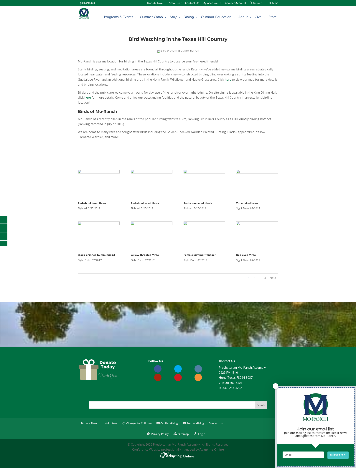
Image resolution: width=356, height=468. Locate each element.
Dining (189, 17)
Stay (173, 17)
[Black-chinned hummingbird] (99, 224)
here (228, 79)
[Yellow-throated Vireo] (151, 224)
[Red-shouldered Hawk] (99, 172)
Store (272, 17)
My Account (210, 3)
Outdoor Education (216, 17)
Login (201, 434)
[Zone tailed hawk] (257, 172)
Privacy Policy (160, 434)
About (243, 17)
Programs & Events (118, 17)
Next (273, 278)
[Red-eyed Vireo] (257, 224)
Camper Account (235, 3)
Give (258, 17)
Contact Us (192, 3)
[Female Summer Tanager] (204, 224)
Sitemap (183, 434)
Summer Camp (151, 17)
